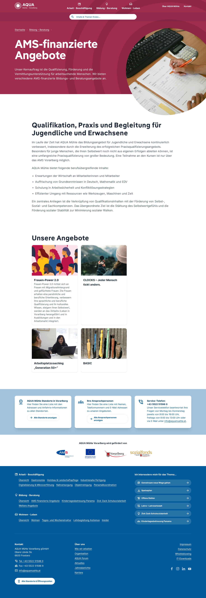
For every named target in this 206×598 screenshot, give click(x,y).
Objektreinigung (83, 484)
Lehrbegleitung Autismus (86, 520)
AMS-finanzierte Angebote (45, 500)
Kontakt (187, 6)
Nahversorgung (64, 484)
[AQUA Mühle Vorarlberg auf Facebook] (170, 569)
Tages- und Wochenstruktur (56, 520)
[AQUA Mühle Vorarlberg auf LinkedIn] (182, 569)
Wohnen (35, 520)
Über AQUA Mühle (170, 6)
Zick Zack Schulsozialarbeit (111, 500)
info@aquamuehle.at (175, 421)
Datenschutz (184, 549)
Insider (105, 520)
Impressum (185, 544)
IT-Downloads (184, 558)
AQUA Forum (81, 558)
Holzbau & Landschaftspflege (62, 480)
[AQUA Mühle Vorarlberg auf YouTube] (188, 569)
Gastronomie (38, 480)
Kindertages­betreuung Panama (78, 500)
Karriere (79, 572)
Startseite (20, 29)
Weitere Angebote (28, 505)
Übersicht (24, 480)
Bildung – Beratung (39, 29)
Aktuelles (79, 563)
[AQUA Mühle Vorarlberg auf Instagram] (176, 569)
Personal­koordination (105, 484)
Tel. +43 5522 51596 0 (31, 561)
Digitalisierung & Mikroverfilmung (36, 484)
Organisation (81, 553)
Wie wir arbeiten (83, 548)
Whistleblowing (183, 553)
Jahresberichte (82, 567)
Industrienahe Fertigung (93, 480)
